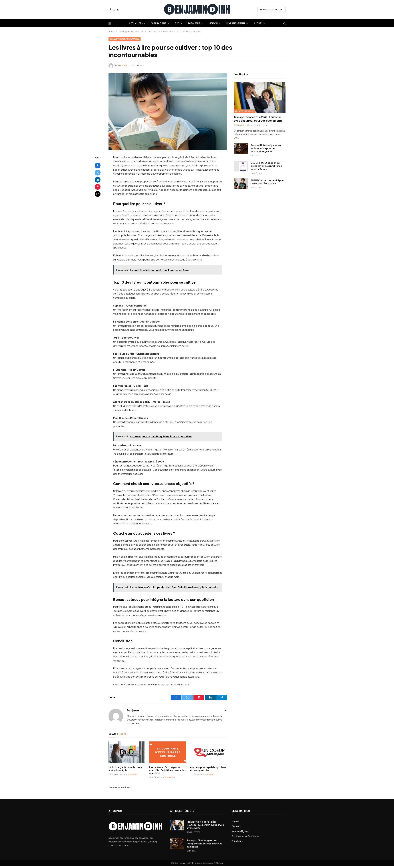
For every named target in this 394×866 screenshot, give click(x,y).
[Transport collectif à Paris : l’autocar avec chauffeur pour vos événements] (259, 97)
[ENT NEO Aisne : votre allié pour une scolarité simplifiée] (241, 183)
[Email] (98, 194)
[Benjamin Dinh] (197, 9)
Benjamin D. (133, 774)
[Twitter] (98, 172)
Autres (258, 23)
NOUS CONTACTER (271, 9)
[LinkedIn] (98, 179)
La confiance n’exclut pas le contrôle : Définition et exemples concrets (167, 770)
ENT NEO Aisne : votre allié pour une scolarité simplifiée (267, 182)
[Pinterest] (98, 187)
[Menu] (110, 23)
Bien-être (194, 23)
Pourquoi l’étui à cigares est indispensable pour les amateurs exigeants (266, 148)
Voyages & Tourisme (244, 111)
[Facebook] (98, 165)
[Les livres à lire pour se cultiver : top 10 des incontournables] (168, 111)
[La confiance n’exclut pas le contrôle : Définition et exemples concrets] (167, 752)
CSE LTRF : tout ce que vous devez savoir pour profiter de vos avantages (266, 165)
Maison (213, 23)
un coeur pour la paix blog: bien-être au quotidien (208, 768)
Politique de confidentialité (245, 836)
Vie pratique (158, 23)
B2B (177, 23)
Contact (236, 826)
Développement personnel (124, 39)
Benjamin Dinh (186, 863)
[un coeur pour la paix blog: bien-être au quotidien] (208, 752)
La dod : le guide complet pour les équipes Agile (125, 768)
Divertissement (235, 23)
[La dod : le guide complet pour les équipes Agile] (127, 752)
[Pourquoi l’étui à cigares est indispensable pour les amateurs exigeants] (241, 148)
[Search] (284, 23)
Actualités (136, 23)
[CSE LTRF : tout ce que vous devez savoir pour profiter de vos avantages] (241, 166)
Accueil (235, 821)
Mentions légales (240, 831)
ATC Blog (218, 863)
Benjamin (122, 66)
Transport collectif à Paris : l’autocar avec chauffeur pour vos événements (258, 118)
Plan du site (237, 841)
